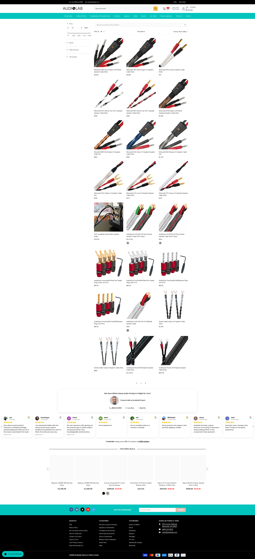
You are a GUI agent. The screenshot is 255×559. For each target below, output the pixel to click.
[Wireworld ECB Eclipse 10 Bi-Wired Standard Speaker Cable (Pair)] (173, 93)
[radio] (101, 31)
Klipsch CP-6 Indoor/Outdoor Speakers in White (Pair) (167, 484)
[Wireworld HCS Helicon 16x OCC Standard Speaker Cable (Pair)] (108, 93)
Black (103, 493)
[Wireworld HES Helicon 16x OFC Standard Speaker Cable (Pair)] (141, 93)
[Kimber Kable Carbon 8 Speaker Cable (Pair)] (108, 350)
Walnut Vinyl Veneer (107, 493)
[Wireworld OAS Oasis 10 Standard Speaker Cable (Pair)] (141, 134)
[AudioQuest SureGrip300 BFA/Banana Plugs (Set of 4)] (173, 263)
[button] (253, 426)
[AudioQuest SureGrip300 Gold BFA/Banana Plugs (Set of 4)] (108, 304)
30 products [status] (141, 31)
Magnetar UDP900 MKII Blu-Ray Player (62, 484)
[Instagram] (77, 509)
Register (193, 7)
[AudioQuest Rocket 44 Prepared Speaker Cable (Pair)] (173, 350)
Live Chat (129, 408)
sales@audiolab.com (93, 2)
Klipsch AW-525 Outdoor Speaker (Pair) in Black (193, 484)
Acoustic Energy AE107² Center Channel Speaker (114, 484)
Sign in (187, 8)
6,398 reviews (143, 441)
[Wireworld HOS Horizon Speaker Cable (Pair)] (173, 52)
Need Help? (182, 2)
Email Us (141, 408)
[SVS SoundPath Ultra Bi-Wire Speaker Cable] (108, 217)
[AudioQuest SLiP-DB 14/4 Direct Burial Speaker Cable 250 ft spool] (141, 217)
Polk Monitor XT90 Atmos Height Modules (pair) (140, 484)
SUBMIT (181, 510)
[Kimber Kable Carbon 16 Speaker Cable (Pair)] (173, 304)
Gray (127, 330)
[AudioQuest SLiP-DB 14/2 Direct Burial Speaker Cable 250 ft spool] (173, 217)
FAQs (175, 2)
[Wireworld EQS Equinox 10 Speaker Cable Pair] (173, 134)
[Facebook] (71, 509)
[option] (62, 473)
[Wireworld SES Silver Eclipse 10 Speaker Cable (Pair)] (141, 52)
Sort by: (179, 31)
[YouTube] (88, 509)
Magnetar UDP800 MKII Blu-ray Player (88, 484)
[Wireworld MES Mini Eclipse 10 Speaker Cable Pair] (108, 134)
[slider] (68, 33)
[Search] (126, 8)
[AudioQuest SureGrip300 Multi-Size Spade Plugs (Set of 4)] (141, 263)
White (131, 243)
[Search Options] (186, 25)
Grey (127, 243)
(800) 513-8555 (78, 2)
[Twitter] (94, 509)
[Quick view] (121, 65)
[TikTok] (82, 509)
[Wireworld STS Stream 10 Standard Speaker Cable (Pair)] (173, 175)
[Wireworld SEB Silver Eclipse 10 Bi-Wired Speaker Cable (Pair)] (108, 52)
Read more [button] (7, 435)
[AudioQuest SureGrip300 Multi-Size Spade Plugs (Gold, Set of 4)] (108, 263)
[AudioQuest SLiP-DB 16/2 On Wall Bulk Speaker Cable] (141, 304)
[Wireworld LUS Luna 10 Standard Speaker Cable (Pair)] (141, 175)
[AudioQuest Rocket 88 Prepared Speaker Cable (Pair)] (141, 350)
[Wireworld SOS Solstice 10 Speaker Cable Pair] (108, 175)
